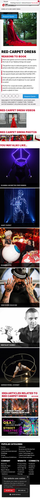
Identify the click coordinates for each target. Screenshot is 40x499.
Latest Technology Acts (26, 453)
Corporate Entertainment (9, 451)
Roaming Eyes (6, 265)
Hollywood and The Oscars (25, 104)
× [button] (27, 477)
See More (34, 396)
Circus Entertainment (25, 457)
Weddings (4, 453)
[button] (3, 95)
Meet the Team (5, 466)
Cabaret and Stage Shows (27, 455)
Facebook (32, 464)
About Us (4, 464)
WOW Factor (5, 449)
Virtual (3, 455)
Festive (3, 447)
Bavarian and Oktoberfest (27, 449)
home (3, 9)
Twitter (31, 470)
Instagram (32, 466)
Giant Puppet (6, 225)
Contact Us (4, 468)
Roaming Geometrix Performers (13, 185)
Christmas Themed (25, 451)
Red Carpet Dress (14, 9)
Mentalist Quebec (8, 345)
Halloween (22, 447)
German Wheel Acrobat (10, 385)
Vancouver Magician (9, 305)
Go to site (35, 3)
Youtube (31, 472)
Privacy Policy (21, 464)
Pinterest (32, 468)
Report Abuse (5, 470)
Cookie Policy (21, 466)
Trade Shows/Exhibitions (9, 457)
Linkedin (31, 474)
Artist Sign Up (21, 468)
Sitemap (20, 474)
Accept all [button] (9, 490)
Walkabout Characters (17, 102)
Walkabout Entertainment (12, 100)
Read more (17, 487)
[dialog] (16, 486)
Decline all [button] (22, 490)
